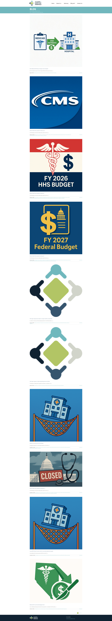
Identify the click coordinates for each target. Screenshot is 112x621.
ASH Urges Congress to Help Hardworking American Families (40, 381)
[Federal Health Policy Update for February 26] (56, 102)
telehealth (45, 135)
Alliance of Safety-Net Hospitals (39, 322)
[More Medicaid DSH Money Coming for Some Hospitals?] (56, 40)
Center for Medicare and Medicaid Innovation (42, 134)
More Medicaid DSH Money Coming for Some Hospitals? (39, 68)
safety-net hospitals (53, 72)
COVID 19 (52, 134)
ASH (44, 385)
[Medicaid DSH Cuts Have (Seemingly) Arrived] (56, 581)
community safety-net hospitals (47, 322)
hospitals (37, 72)
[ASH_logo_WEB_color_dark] (35, 1)
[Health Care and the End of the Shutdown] (56, 415)
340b (35, 72)
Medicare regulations (41, 135)
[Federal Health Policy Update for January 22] (56, 228)
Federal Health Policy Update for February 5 (37, 193)
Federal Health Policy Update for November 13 (37, 488)
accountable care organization (39, 197)
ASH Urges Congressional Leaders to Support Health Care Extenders (41, 318)
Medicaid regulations (32, 135)
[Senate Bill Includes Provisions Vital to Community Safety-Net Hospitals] (56, 523)
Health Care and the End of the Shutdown (36, 443)
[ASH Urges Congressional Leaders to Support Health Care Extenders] (56, 290)
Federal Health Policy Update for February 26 (37, 130)
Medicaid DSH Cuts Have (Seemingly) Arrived (37, 604)
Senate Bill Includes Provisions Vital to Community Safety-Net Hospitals (41, 551)
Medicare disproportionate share (42, 260)
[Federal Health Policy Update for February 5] (56, 165)
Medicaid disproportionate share (42, 72)
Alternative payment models (52, 197)
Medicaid (57, 134)
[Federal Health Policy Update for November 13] (56, 469)
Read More (80, 72)
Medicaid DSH (49, 72)
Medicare (36, 135)
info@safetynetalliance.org (70, 618)
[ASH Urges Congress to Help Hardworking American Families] (56, 353)
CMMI (49, 134)
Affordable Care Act (45, 197)
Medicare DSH (49, 260)
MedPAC (52, 260)
